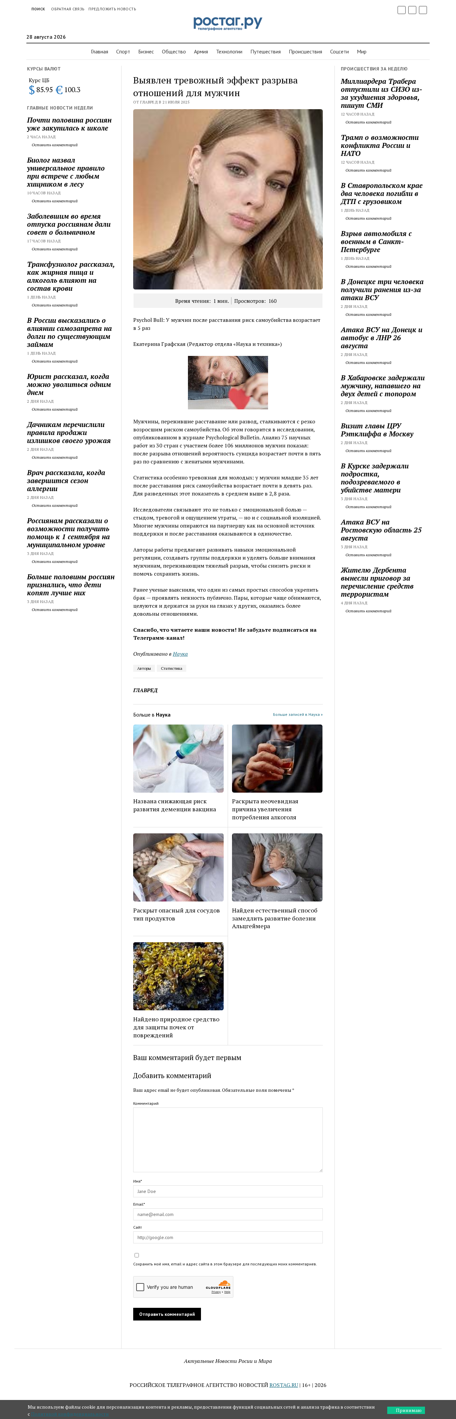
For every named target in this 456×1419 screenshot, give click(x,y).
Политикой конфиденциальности (70, 1414)
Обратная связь (67, 8)
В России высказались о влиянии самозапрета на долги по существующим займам (69, 332)
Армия (201, 51)
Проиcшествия (305, 51)
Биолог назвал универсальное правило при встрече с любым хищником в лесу (66, 172)
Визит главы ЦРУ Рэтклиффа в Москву (377, 430)
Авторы (144, 668)
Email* (139, 1204)
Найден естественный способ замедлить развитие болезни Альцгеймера (274, 918)
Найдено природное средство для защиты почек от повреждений (176, 1027)
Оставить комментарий (54, 144)
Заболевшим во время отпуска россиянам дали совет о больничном (68, 224)
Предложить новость (112, 8)
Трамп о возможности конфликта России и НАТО (380, 145)
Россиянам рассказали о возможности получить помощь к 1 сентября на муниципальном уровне (68, 533)
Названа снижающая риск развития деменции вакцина (174, 805)
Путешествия (265, 51)
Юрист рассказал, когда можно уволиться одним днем (69, 384)
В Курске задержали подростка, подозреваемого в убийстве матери (375, 478)
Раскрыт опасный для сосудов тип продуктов (176, 914)
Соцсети (339, 51)
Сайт (137, 1227)
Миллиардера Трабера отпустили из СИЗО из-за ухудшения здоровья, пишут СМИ (381, 93)
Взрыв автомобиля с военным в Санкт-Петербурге (376, 241)
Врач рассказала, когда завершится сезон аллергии (66, 480)
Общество (174, 51)
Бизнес (146, 51)
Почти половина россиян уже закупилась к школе (69, 124)
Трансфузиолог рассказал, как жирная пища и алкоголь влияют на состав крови (71, 276)
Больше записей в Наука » (298, 714)
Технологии (229, 51)
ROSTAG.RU (283, 1385)
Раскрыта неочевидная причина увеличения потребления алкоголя (265, 809)
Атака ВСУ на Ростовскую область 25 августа (381, 530)
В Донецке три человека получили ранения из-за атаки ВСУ (382, 289)
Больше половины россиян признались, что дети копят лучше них (71, 585)
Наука (180, 653)
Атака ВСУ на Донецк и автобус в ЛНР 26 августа (381, 338)
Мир (362, 51)
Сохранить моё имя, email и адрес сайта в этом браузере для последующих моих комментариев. (225, 1263)
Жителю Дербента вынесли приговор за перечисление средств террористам (377, 582)
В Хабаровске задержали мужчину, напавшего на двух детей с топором (383, 386)
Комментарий (146, 1103)
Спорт (123, 51)
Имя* (137, 1181)
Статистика (171, 668)
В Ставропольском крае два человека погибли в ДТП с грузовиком (382, 193)
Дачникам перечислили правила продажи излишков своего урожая (69, 432)
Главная (99, 51)
